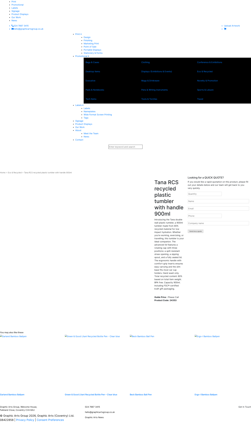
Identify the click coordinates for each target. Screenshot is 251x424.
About (78, 130)
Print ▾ (78, 34)
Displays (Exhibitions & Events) (156, 71)
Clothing (145, 62)
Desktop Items (93, 71)
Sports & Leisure (205, 89)
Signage (15, 11)
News (14, 20)
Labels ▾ (79, 105)
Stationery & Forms (93, 53)
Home (2, 172)
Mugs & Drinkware (150, 80)
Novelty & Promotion (207, 80)
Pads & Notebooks (95, 89)
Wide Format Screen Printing (98, 114)
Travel (200, 99)
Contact (79, 139)
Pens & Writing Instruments (154, 89)
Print (14, 1)
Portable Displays (92, 49)
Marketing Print (91, 43)
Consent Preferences (50, 420)
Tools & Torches (149, 99)
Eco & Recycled (205, 71)
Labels (15, 8)
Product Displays (20, 14)
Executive (90, 80)
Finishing (88, 40)
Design (87, 37)
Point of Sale (90, 46)
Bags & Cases (92, 62)
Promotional (18, 4)
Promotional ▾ (82, 56)
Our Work (16, 17)
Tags (86, 117)
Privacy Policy (25, 420)
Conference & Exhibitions (209, 62)
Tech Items (91, 99)
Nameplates (89, 111)
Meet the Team (91, 133)
